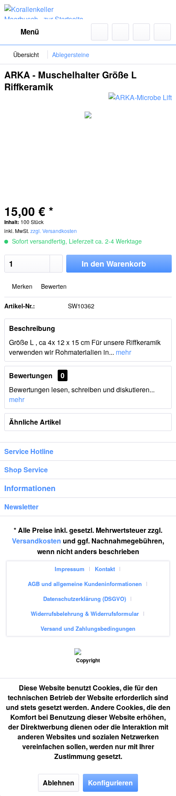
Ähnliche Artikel (35, 422)
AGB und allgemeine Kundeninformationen (85, 584)
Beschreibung (32, 328)
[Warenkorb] (162, 31)
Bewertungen (31, 375)
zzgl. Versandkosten (53, 230)
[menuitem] (21, 31)
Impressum (70, 569)
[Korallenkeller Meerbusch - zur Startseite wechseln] (46, 11)
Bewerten (53, 286)
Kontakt (105, 569)
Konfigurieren (110, 782)
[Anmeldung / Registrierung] (141, 31)
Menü (30, 31)
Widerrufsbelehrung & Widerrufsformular (85, 613)
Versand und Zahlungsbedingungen (88, 628)
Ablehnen (58, 782)
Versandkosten (36, 541)
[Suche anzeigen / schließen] (99, 31)
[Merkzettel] (120, 31)
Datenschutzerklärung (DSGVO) (84, 599)
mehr (122, 352)
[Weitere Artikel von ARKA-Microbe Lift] (140, 99)
